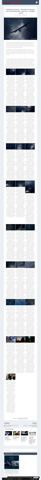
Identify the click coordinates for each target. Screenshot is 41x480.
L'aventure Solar (24, 14)
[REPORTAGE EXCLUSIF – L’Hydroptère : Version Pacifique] (8, 433)
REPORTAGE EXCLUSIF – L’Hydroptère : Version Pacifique (8, 438)
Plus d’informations (29, 477)
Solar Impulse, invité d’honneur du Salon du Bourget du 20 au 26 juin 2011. (24, 438)
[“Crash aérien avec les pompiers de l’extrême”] (16, 433)
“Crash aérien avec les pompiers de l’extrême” (16, 437)
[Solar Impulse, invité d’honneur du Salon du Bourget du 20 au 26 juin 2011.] (24, 433)
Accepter (36, 477)
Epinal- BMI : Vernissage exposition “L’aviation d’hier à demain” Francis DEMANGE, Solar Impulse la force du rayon (32, 440)
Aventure (20, 14)
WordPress (20, 478)
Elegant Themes (10, 478)
